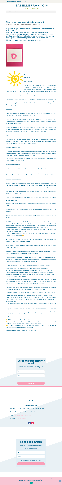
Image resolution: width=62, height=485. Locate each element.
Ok (31, 482)
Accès (31, 464)
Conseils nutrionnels (25, 24)
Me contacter (31, 405)
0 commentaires (36, 24)
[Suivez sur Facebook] (29, 423)
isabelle (10, 24)
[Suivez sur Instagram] (32, 423)
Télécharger (31, 383)
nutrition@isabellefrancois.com (22, 415)
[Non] (60, 481)
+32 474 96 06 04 (22, 418)
